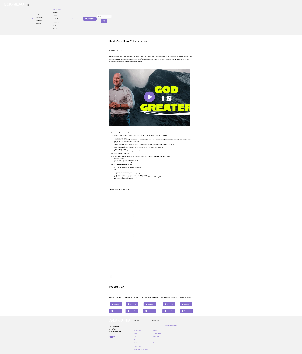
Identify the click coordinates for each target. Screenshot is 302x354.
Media (71, 18)
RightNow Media (138, 343)
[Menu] (28, 4)
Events (76, 18)
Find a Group (56, 22)
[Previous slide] (129, 221)
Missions (55, 28)
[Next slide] (111, 276)
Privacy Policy (137, 346)
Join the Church (57, 18)
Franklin (37, 14)
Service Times (137, 330)
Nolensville (38, 23)
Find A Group (156, 336)
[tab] (134, 260)
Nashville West (39, 20)
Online (37, 26)
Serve (54, 25)
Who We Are (31, 18)
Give (81, 18)
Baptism (55, 15)
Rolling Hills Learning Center (141, 349)
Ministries (55, 12)
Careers (136, 339)
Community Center (40, 30)
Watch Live (89, 19)
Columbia (37, 11)
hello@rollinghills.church (171, 325)
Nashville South (39, 17)
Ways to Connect (57, 9)
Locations (37, 7)
